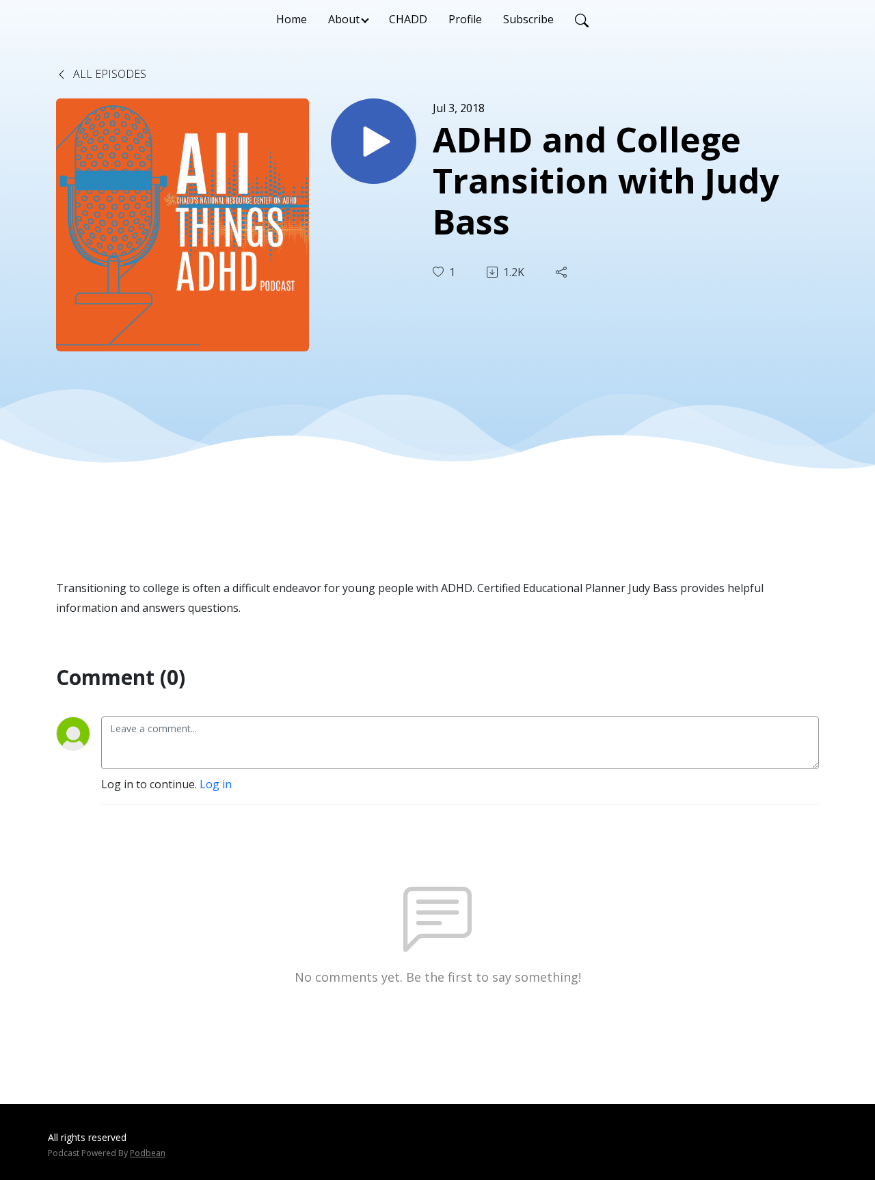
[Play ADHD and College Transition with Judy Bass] (373, 141)
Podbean (147, 1153)
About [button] (344, 19)
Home (291, 19)
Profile (465, 19)
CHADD (408, 19)
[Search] (581, 19)
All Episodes (108, 73)
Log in (216, 784)
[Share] (562, 272)
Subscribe (528, 19)
